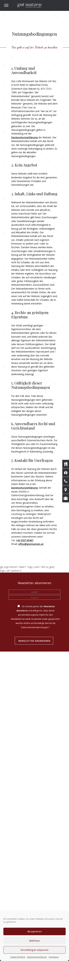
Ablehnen (34, 940)
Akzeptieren (34, 931)
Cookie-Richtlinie (17, 956)
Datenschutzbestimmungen (34, 627)
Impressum (54, 956)
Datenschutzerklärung (37, 956)
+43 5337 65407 (24, 540)
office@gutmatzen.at (31, 544)
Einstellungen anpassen (35, 949)
